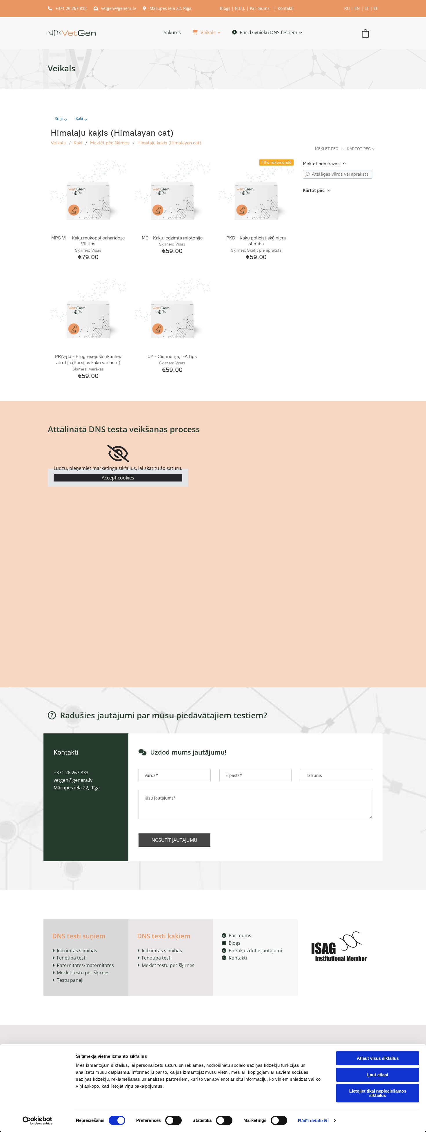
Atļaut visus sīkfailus (378, 1058)
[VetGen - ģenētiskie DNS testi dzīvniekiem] (72, 33)
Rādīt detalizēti (313, 1120)
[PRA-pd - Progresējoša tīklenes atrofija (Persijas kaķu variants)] (88, 312)
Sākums (172, 32)
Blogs (225, 8)
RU (347, 8)
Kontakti (286, 8)
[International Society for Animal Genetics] (340, 945)
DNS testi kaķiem (163, 935)
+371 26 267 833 (68, 8)
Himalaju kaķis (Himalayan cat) (169, 143)
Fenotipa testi (72, 958)
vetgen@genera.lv (115, 8)
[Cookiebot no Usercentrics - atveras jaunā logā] (37, 1120)
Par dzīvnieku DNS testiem (268, 32)
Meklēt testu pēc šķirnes (83, 972)
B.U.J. (240, 8)
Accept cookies (118, 478)
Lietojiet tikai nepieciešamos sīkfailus (377, 1093)
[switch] (173, 1120)
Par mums (260, 8)
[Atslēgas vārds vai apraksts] (307, 174)
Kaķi (78, 143)
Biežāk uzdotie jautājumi (252, 950)
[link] (201, 33)
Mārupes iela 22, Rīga (167, 8)
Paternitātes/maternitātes (85, 965)
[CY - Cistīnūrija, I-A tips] (172, 312)
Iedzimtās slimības (77, 950)
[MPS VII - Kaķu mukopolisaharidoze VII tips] (88, 194)
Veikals (208, 32)
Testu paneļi (70, 980)
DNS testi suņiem (78, 935)
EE (376, 8)
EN (357, 8)
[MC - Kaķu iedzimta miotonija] (172, 194)
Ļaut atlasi (377, 1074)
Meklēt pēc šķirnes (110, 143)
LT (367, 8)
